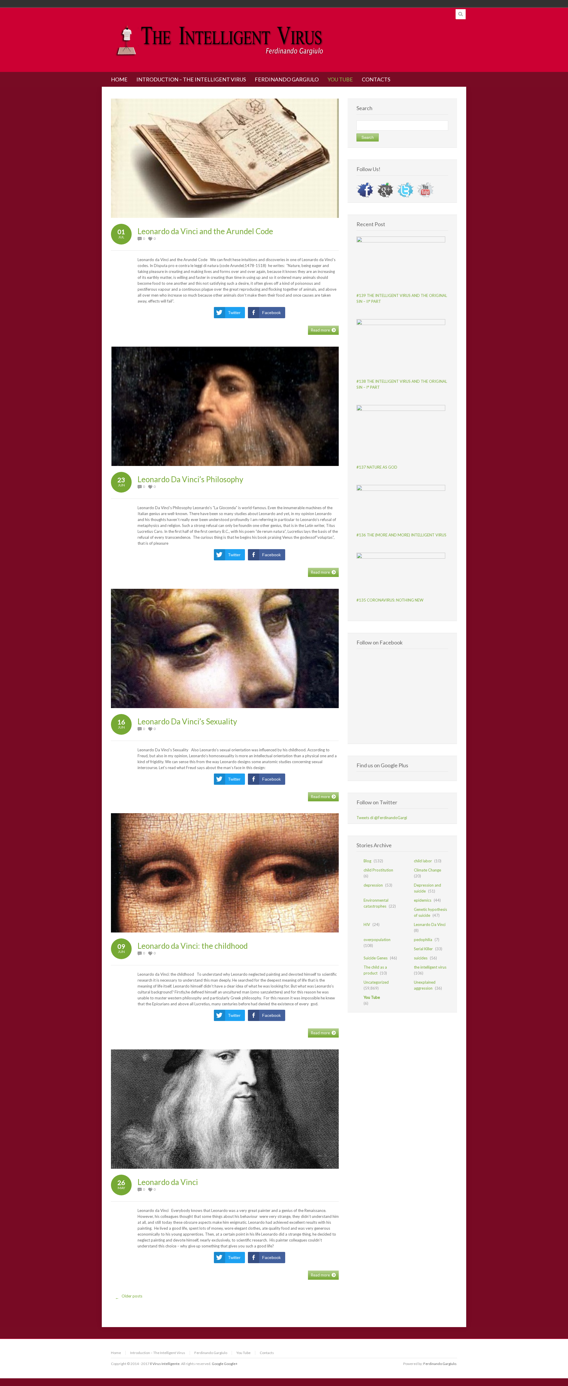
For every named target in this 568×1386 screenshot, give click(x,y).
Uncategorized (376, 982)
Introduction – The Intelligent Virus (157, 1352)
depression (373, 885)
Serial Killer (423, 948)
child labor (423, 860)
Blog (367, 860)
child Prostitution (378, 870)
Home (116, 1352)
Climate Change (427, 870)
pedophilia (423, 939)
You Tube (372, 997)
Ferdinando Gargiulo (210, 1352)
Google (217, 1363)
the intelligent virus (430, 967)
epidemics (422, 900)
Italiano (422, 3)
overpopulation (377, 939)
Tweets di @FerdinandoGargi (381, 817)
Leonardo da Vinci (168, 1182)
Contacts (267, 1352)
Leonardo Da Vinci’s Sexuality (187, 721)
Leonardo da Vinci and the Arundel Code (205, 231)
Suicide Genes (376, 958)
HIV (367, 924)
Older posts (129, 1297)
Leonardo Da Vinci (430, 924)
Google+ (231, 1363)
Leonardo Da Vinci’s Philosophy (190, 479)
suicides (420, 958)
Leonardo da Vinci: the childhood (193, 946)
